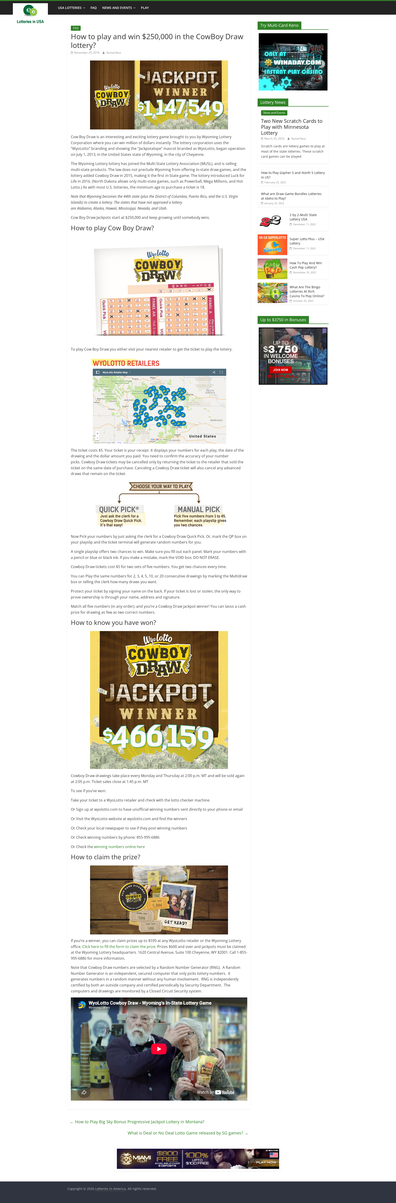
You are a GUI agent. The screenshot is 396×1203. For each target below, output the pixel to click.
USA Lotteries (70, 7)
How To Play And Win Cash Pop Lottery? (306, 265)
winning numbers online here (119, 846)
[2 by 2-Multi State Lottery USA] (272, 213)
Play (145, 7)
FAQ (94, 7)
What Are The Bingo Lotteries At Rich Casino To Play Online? (307, 291)
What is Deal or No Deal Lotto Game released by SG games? (188, 1133)
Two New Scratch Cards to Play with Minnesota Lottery (291, 126)
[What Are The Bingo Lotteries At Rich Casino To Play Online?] (272, 285)
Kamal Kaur (114, 53)
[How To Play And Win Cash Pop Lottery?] (272, 261)
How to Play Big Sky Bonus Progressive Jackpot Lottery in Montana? (137, 1121)
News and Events (117, 7)
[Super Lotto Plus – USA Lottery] (272, 237)
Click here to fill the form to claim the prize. (119, 946)
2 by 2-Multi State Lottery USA (303, 217)
